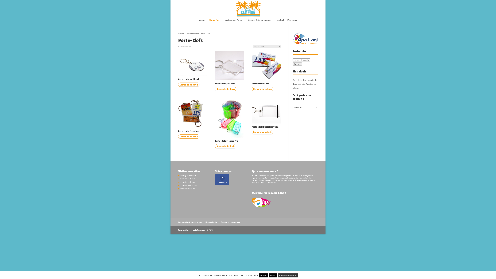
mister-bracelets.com (187, 179)
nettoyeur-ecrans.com (188, 188)
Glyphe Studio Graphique (195, 230)
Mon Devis (292, 20)
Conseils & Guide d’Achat (259, 20)
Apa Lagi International (188, 175)
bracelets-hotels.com (187, 182)
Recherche (297, 64)
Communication (192, 33)
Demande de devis (189, 84)
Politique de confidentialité (230, 222)
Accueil (202, 20)
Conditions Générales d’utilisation (190, 222)
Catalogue (214, 20)
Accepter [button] (263, 275)
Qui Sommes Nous (233, 20)
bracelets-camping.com (188, 185)
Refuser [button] (272, 275)
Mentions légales (212, 222)
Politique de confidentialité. (288, 275)
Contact (280, 20)
